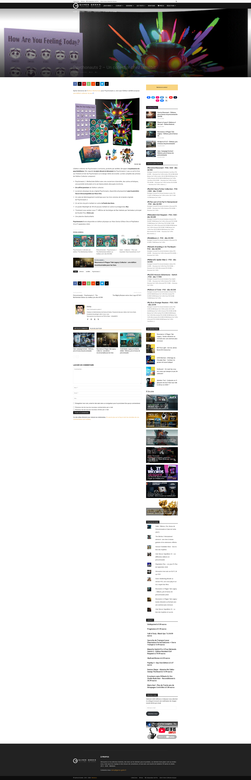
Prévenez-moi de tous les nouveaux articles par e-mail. (92, 409)
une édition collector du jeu (82, 93)
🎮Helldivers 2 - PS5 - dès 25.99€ (160, 238)
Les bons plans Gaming (154, 163)
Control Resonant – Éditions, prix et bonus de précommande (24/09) (167, 114)
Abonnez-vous (152, 714)
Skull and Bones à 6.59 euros (158, 658)
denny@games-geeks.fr (118, 770)
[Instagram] (92, 319)
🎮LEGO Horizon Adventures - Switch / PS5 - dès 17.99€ (162, 276)
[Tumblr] (95, 319)
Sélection (170, 6)
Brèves (83, 1)
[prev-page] (74, 357)
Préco (161, 6)
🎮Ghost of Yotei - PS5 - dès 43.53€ (161, 290)
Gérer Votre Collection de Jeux (108, 1)
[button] (176, 1)
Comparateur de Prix (93, 1)
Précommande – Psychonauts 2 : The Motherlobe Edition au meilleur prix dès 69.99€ (106, 252)
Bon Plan (151, 6)
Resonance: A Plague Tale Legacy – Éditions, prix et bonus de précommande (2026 (166, 592)
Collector (89, 11)
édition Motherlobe (94, 91)
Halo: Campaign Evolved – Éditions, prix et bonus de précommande (165, 153)
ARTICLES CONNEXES (81, 328)
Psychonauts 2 (96, 271)
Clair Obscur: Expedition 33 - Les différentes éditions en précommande (165, 557)
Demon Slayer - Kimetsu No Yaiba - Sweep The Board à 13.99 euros (161, 670)
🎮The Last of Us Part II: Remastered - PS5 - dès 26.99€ (162, 203)
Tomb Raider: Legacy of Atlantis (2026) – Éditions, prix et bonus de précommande (130, 351)
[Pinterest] (84, 84)
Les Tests (140, 6)
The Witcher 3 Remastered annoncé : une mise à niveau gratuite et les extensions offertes (166, 539)
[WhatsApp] (89, 84)
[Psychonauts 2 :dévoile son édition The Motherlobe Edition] (83, 241)
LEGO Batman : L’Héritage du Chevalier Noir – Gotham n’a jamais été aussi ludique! (166, 360)
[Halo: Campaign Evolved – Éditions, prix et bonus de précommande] (84, 340)
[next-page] (77, 357)
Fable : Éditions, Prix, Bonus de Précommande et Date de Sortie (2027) (165, 529)
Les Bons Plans (152, 107)
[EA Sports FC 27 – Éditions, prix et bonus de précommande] (151, 144)
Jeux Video (107, 6)
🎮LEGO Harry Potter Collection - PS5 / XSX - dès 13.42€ (162, 190)
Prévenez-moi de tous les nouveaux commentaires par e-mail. (94, 407)
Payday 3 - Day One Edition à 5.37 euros (160, 664)
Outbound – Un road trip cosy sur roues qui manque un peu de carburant (167, 371)
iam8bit (88, 271)
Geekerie (129, 6)
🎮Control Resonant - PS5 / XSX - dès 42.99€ (162, 169)
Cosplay (119, 6)
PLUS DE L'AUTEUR (96, 328)
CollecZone (76, 1)
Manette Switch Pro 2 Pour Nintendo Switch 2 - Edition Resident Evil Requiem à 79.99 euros (161, 651)
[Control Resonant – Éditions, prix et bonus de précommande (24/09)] (151, 115)
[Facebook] (75, 84)
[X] (80, 84)
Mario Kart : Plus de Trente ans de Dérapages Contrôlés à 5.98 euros (161, 686)
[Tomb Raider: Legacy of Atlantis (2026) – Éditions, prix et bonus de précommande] (130, 340)
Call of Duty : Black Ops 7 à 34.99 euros (160, 635)
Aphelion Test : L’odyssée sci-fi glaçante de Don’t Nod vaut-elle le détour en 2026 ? (167, 383)
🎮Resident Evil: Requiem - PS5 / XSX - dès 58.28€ (162, 216)
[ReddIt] (93, 84)
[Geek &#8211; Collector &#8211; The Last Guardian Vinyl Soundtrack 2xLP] (130, 241)
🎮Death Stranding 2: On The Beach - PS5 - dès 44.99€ (162, 248)
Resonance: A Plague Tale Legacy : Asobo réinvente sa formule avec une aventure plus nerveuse (166, 602)
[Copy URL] (107, 84)
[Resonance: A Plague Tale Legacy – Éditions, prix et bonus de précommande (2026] (151, 134)
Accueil (75, 11)
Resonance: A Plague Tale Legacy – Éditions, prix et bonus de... (167, 133)
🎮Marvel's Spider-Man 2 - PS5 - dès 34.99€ (161, 261)
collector (81, 271)
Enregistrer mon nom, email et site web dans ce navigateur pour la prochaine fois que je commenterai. (107, 403)
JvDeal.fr (150, 620)
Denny (77, 72)
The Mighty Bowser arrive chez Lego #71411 (126, 295)
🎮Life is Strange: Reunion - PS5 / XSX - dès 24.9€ (162, 304)
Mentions (112, 766)
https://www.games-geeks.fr (94, 309)
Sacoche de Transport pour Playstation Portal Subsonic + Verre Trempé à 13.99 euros (161, 642)
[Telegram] (102, 84)
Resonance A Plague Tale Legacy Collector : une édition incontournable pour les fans (106, 351)
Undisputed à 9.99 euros (156, 624)
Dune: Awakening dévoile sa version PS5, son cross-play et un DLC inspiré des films (165, 581)
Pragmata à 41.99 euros (156, 629)
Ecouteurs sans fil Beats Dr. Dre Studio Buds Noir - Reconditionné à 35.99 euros (161, 678)
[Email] (98, 84)
